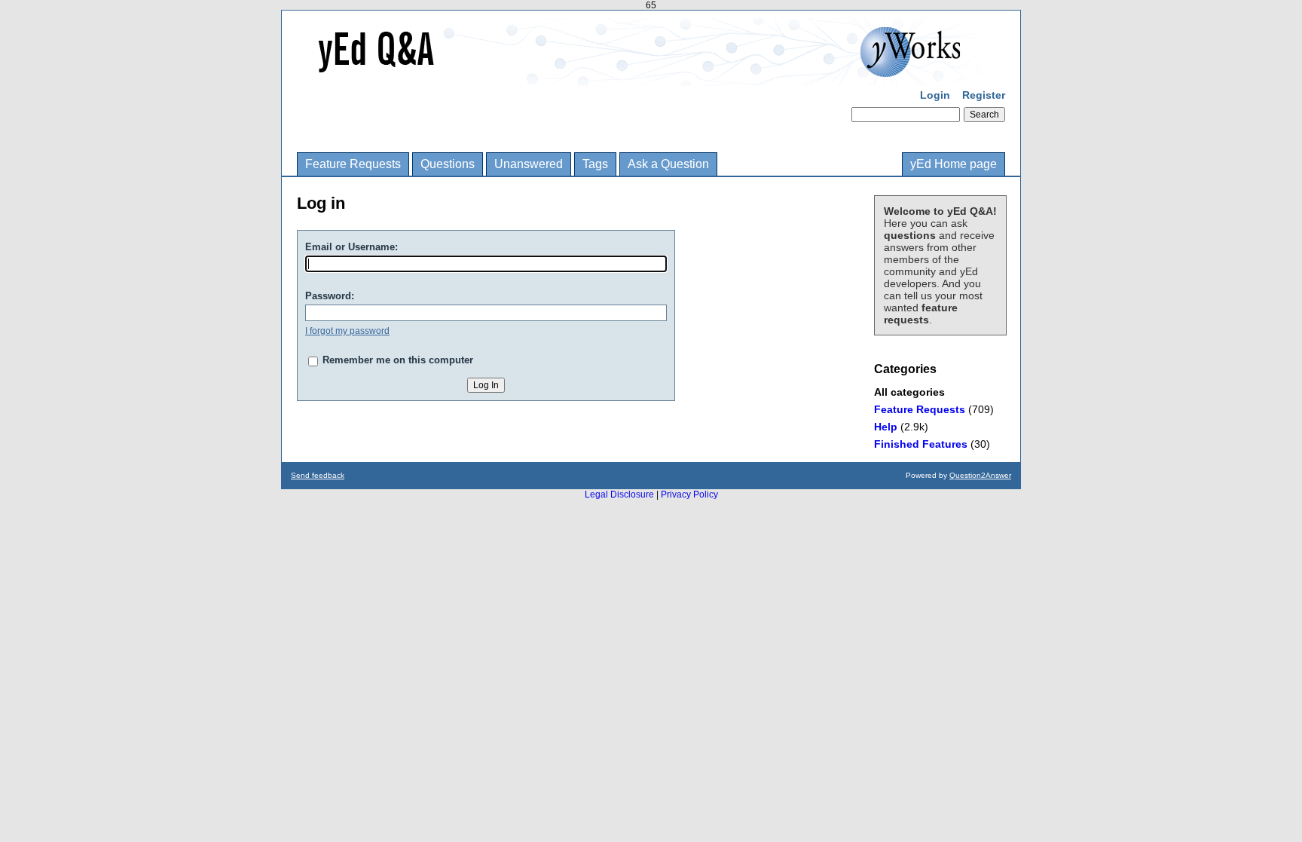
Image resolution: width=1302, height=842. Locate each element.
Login (935, 95)
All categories (909, 392)
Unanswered (528, 164)
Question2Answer (980, 475)
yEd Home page (953, 164)
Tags (595, 164)
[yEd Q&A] (640, 75)
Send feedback (317, 475)
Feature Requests (353, 164)
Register (983, 95)
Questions (447, 164)
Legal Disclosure (619, 494)
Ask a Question (668, 164)
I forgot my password (347, 331)
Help (885, 427)
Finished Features (920, 444)
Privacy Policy (689, 494)
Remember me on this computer (397, 360)
